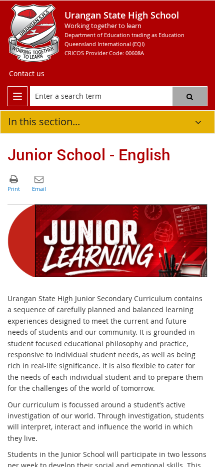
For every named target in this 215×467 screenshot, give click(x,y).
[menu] (18, 96)
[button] (190, 96)
